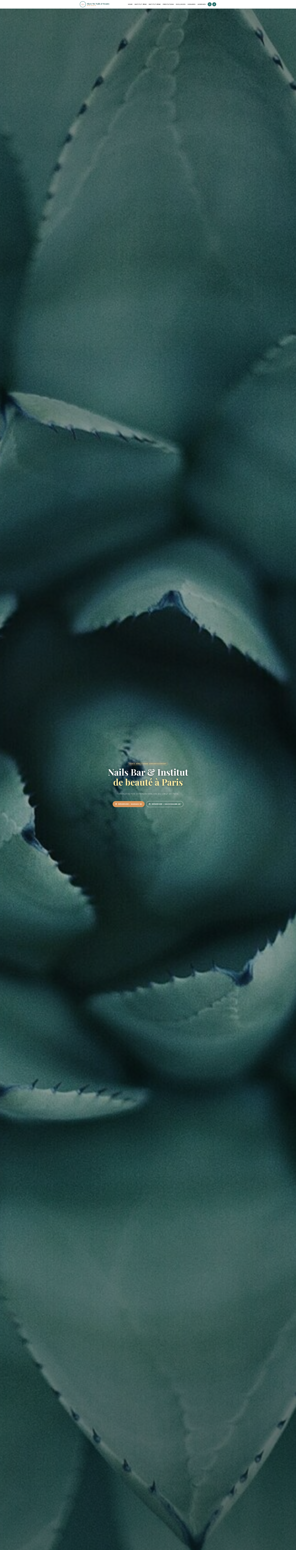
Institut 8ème (155, 4)
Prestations (168, 4)
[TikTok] (214, 4)
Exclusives (180, 4)
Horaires (192, 4)
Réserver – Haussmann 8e (166, 804)
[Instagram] (210, 4)
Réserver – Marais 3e (129, 804)
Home (130, 4)
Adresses (202, 4)
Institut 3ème (140, 4)
